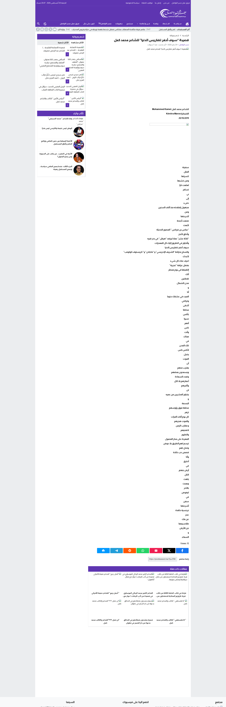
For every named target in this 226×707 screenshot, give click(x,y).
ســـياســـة (178, 24)
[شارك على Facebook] (182, 550)
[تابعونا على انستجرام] (46, 29)
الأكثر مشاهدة (77, 42)
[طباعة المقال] (103, 550)
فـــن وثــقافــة (145, 24)
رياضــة (155, 24)
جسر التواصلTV (104, 24)
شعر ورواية (174, 35)
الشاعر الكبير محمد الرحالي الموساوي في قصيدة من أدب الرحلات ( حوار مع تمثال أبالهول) (138, 596)
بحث (38, 24)
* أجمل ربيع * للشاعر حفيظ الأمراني (105, 593)
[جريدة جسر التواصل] (113, 13)
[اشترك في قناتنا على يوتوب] (54, 29)
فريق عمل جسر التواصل (181, 3)
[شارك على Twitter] (169, 550)
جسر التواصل (184, 45)
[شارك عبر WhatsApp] (143, 550)
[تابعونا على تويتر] (50, 29)
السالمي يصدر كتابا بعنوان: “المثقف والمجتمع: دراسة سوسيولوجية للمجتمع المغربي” (52, 62)
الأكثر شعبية (63, 42)
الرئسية (187, 23)
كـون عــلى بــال (88, 24)
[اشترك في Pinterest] (42, 29)
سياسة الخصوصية (132, 3)
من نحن (166, 3)
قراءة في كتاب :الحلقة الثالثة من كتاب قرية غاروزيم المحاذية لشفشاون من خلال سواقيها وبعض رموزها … (171, 596)
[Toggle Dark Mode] (45, 24)
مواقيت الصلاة (147, 3)
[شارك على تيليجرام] (116, 550)
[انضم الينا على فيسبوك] (38, 29)
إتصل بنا (158, 3)
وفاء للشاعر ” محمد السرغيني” (60, 119)
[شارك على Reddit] (129, 550)
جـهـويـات (119, 24)
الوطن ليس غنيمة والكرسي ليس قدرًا (56, 128)
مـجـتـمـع (130, 24)
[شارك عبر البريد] (156, 550)
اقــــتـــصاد (166, 24)
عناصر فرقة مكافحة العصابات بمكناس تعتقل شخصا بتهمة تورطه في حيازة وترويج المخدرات (125, 29)
